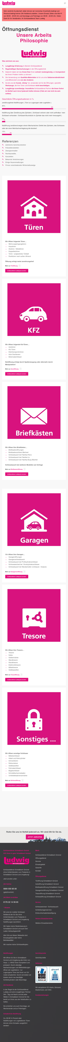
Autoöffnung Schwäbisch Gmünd (47, 884)
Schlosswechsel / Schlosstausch (46, 906)
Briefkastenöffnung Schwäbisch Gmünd (49, 887)
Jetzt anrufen (35, 837)
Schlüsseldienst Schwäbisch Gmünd (48, 855)
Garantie (38, 867)
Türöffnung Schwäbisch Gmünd (46, 881)
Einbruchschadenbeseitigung (45, 913)
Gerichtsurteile (40, 957)
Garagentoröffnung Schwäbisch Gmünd (49, 890)
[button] (65, 3)
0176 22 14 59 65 (10, 902)
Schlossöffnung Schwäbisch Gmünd (48, 896)
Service (38, 861)
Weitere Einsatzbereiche (44, 923)
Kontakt (38, 871)
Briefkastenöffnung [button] (16, 469)
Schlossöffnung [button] (15, 780)
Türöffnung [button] (14, 266)
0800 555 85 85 (10, 888)
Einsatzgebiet (40, 864)
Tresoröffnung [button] (15, 675)
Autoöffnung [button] (15, 369)
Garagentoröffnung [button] (16, 572)
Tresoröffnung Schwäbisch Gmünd (47, 893)
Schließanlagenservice (43, 910)
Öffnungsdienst (40, 858)
